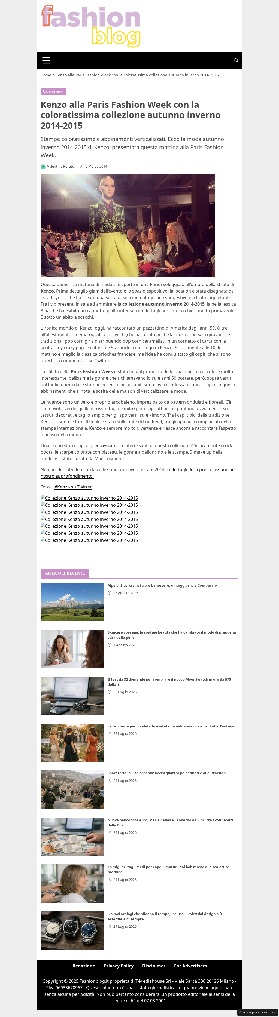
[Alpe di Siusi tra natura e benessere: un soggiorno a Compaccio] (72, 602)
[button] (236, 60)
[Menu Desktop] (46, 60)
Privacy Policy (119, 966)
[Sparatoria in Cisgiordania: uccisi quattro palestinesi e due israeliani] (72, 789)
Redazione (83, 966)
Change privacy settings (257, 1012)
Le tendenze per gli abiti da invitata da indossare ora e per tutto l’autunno (172, 726)
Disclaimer (153, 966)
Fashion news (53, 91)
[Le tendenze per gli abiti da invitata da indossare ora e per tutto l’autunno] (72, 743)
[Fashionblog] (91, 26)
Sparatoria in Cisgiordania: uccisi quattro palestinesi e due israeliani (167, 772)
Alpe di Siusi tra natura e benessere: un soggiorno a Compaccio (162, 585)
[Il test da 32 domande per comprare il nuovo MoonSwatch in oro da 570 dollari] (72, 696)
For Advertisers (190, 966)
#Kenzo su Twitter (73, 487)
